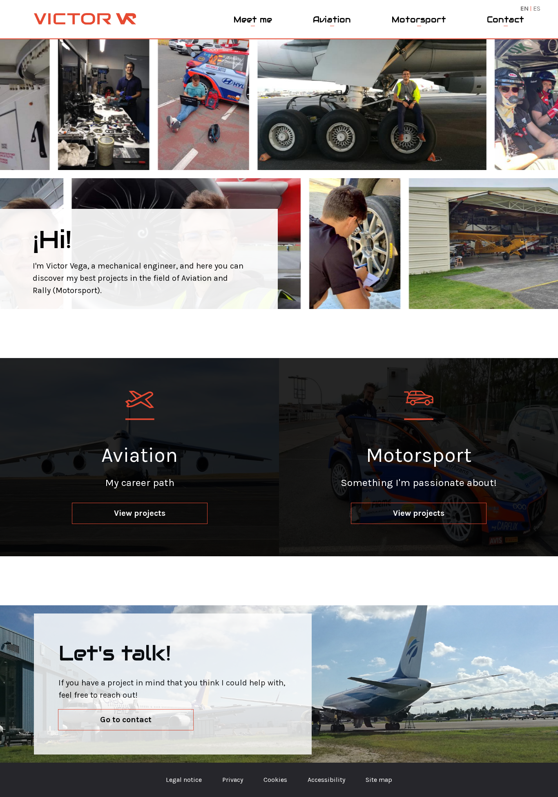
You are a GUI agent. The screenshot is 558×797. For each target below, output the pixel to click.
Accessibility (326, 780)
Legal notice (184, 780)
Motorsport (419, 19)
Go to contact (126, 719)
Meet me (253, 19)
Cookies (275, 780)
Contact (505, 19)
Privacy (232, 780)
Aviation (332, 19)
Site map (379, 780)
